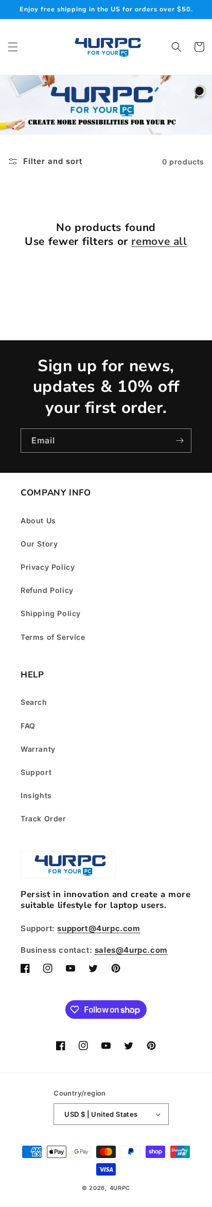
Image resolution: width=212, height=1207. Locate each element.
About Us (38, 520)
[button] (13, 47)
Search (34, 702)
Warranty (38, 749)
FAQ (28, 725)
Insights (36, 795)
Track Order (43, 818)
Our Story (39, 543)
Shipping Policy (51, 613)
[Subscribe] (179, 440)
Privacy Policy (48, 567)
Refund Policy (47, 590)
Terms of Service (53, 637)
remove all (159, 242)
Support (36, 772)
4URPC (120, 1188)
